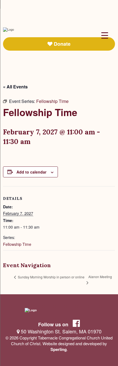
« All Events (15, 86)
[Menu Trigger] (104, 34)
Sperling (58, 349)
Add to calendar (31, 172)
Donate (61, 43)
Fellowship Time (17, 244)
